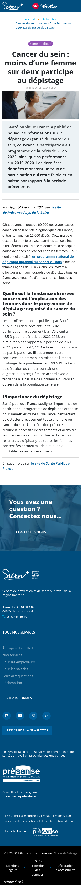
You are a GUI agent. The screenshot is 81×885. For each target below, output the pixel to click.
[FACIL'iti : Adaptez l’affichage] (44, 6)
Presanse (45, 831)
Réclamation (12, 683)
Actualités (49, 19)
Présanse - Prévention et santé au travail (21, 774)
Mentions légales (12, 868)
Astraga (72, 853)
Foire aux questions (17, 676)
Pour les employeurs (18, 662)
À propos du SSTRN (17, 648)
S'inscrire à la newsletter (27, 730)
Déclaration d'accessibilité (65, 868)
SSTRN (21, 574)
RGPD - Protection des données (38, 868)
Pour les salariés (15, 669)
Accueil (30, 19)
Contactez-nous (31, 532)
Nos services (12, 655)
